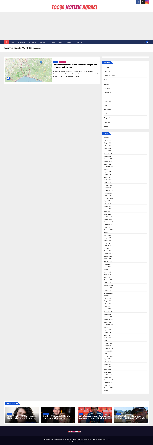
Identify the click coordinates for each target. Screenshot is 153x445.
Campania (107, 71)
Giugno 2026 (107, 143)
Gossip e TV (107, 92)
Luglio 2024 (107, 203)
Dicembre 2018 (108, 380)
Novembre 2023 (108, 224)
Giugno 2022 (107, 269)
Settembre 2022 (108, 261)
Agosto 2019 (107, 359)
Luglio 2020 (107, 330)
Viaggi (106, 126)
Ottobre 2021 (107, 290)
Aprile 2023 (107, 243)
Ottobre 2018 (107, 385)
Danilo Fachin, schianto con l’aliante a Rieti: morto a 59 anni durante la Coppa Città (130, 418)
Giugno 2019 (107, 364)
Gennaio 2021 (108, 314)
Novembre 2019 (108, 351)
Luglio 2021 (107, 298)
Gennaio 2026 (108, 156)
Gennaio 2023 (108, 251)
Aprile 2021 (107, 306)
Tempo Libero (108, 118)
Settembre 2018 (108, 388)
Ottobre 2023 (107, 227)
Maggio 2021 (107, 303)
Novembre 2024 (108, 193)
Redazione (22, 42)
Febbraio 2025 (108, 185)
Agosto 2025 (107, 169)
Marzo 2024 (107, 214)
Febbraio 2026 (108, 153)
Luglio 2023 (107, 235)
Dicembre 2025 (108, 159)
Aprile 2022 (107, 274)
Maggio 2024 (107, 209)
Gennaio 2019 (108, 377)
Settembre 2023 (108, 230)
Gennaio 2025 (108, 187)
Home (13, 42)
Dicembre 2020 (108, 316)
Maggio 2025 (107, 177)
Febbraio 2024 (108, 216)
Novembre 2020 (108, 319)
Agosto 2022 (107, 264)
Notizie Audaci (62, 61)
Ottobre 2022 (107, 259)
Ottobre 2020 (107, 322)
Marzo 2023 (107, 245)
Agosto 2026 (107, 137)
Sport (60, 42)
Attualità (32, 42)
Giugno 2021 (107, 301)
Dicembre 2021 (108, 285)
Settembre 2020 (108, 324)
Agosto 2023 (107, 232)
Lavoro (106, 97)
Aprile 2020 (107, 338)
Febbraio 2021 (108, 311)
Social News (107, 109)
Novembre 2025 (108, 161)
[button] (144, 42)
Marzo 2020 (107, 340)
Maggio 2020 (107, 335)
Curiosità (43, 42)
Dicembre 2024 (108, 190)
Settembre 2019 (108, 356)
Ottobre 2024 (107, 195)
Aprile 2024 (107, 211)
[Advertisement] (76, 26)
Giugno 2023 (107, 237)
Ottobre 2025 (107, 164)
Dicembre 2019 (108, 348)
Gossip (52, 42)
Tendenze (69, 42)
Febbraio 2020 (108, 343)
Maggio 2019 (107, 367)
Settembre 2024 (108, 198)
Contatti (79, 42)
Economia (107, 88)
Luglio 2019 (107, 361)
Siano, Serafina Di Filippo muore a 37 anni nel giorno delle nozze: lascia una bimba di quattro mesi (22, 418)
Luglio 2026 (107, 140)
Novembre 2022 (108, 256)
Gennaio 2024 (108, 219)
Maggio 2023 (107, 240)
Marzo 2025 (107, 182)
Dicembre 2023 (108, 222)
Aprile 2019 (107, 369)
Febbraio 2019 (108, 374)
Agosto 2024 (107, 201)
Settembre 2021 (108, 293)
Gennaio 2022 (108, 282)
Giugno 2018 (107, 390)
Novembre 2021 (108, 288)
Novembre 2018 (108, 382)
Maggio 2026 (107, 145)
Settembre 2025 (108, 166)
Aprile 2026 (107, 148)
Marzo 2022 (107, 277)
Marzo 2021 (107, 309)
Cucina (106, 80)
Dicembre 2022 (108, 253)
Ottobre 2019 (107, 353)
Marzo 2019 (107, 372)
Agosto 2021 (107, 295)
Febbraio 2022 (108, 280)
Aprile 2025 (107, 180)
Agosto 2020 (107, 327)
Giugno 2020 (107, 332)
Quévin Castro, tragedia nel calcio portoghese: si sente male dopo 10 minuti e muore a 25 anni (94, 418)
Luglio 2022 (107, 266)
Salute (106, 105)
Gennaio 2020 (108, 345)
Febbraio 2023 (108, 248)
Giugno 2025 (107, 174)
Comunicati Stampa (109, 75)
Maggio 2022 (107, 272)
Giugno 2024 (107, 206)
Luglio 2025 (107, 172)
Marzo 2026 (107, 151)
